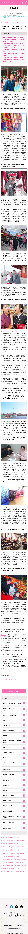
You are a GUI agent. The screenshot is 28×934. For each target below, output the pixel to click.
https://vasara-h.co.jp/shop (9, 679)
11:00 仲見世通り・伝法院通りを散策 (13, 43)
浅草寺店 (3, 635)
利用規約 (11, 925)
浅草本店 (3, 645)
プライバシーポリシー (19, 925)
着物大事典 (15, 15)
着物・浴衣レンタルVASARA (7, 15)
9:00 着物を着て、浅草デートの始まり (13, 37)
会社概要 (6, 925)
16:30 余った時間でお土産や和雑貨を (13, 57)
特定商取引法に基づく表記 (14, 928)
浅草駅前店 (4, 660)
